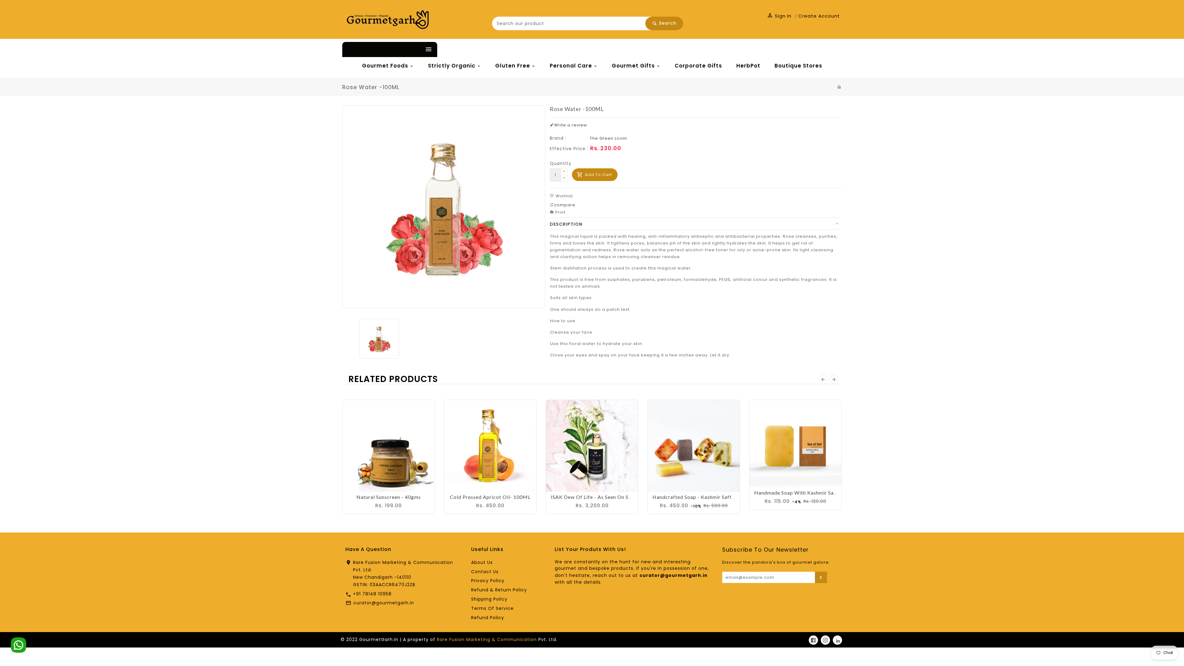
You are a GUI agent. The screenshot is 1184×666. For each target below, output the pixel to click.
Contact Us (485, 572)
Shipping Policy (489, 599)
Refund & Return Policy (499, 590)
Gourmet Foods (386, 65)
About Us (482, 562)
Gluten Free (513, 65)
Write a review (570, 125)
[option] (386, 339)
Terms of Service (492, 608)
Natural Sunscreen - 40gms (388, 497)
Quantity (560, 163)
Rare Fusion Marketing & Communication (487, 639)
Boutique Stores (798, 65)
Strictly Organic (452, 65)
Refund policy (487, 618)
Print (559, 212)
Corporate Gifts (698, 65)
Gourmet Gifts (634, 65)
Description (566, 224)
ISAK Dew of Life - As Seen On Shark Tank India (608, 497)
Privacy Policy (487, 581)
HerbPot (748, 65)
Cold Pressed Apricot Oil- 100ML (490, 497)
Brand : (558, 138)
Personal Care (572, 65)
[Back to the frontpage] (839, 87)
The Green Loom (608, 138)
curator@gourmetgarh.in (383, 603)
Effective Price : (569, 149)
